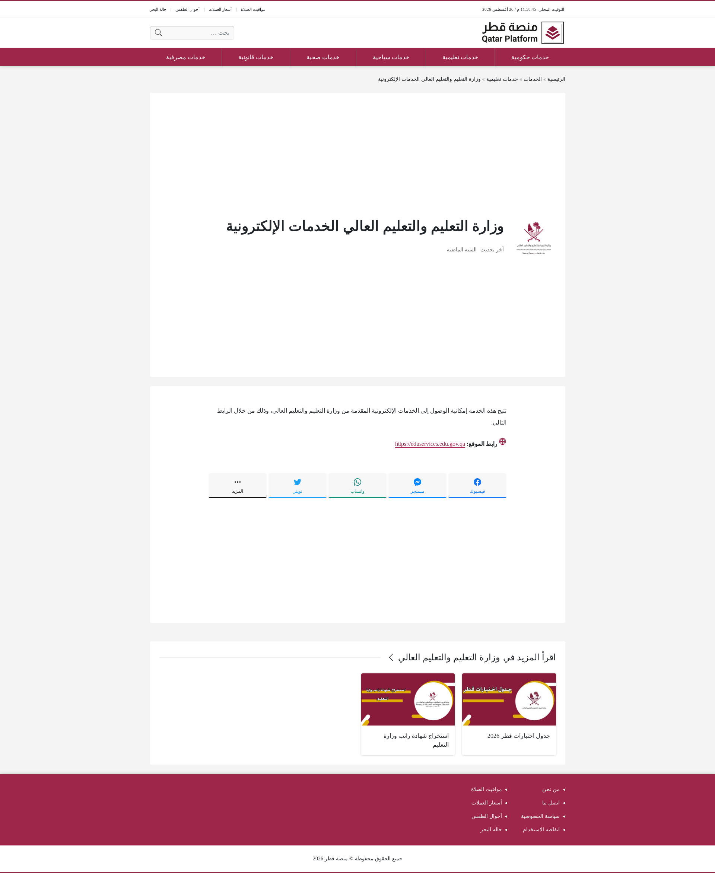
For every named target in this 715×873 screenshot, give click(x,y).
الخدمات (533, 79)
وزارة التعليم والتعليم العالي (449, 657)
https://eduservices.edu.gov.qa (430, 444)
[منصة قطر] (523, 33)
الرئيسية (556, 79)
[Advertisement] (357, 154)
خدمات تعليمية (502, 79)
